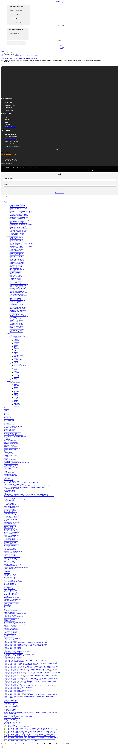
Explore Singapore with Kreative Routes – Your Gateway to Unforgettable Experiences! (26, 494)
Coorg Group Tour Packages (17, 291)
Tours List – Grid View (10, 697)
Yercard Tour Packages (10, 725)
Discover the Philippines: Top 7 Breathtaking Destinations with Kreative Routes (24, 487)
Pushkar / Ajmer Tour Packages (12, 597)
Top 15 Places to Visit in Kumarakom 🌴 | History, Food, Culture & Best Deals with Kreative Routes (30, 681)
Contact (6, 410)
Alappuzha (16, 375)
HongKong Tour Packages (11, 517)
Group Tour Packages (12, 282)
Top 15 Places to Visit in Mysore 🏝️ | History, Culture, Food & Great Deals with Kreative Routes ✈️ (30, 685)
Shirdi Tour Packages (15, 301)
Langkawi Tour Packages (10, 552)
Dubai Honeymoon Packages (17, 227)
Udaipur (16, 362)
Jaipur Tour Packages (15, 279)
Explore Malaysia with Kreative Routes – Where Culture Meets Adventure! (23, 493)
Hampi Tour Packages (16, 275)
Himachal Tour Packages (16, 253)
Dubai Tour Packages (15, 327)
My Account (7, 571)
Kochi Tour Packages (9, 538)
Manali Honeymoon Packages (18, 218)
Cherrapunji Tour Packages (11, 461)
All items (6, 422)
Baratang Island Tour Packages (12, 448)
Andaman (16, 337)
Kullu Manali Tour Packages (11, 544)
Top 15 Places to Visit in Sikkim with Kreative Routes (17, 690)
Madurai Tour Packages (10, 554)
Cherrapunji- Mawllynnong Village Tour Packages (17, 462)
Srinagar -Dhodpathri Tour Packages (13, 632)
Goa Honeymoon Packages (17, 233)
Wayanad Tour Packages (16, 273)
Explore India (13, 380)
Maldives (16, 384)
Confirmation (7, 468)
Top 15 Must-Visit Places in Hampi (13, 657)
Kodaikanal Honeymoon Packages (19, 217)
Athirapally (16, 377)
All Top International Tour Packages (13, 426)
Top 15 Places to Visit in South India (13, 691)
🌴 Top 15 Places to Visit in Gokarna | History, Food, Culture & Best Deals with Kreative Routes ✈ (29, 733)
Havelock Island (18, 359)
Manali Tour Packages (16, 265)
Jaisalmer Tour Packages (10, 525)
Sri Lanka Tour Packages (10, 631)
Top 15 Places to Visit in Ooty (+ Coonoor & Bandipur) (18, 687)
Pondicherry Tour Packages (11, 592)
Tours (5, 202)
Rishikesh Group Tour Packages (18, 287)
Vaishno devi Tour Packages (17, 300)
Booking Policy (8, 452)
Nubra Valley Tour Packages (11, 580)
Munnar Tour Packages (16, 281)
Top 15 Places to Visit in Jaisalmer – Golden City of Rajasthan (20, 676)
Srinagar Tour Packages (10, 634)
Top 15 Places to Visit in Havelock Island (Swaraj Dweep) (19, 673)
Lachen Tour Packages (10, 546)
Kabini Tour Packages (9, 528)
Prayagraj (16, 356)
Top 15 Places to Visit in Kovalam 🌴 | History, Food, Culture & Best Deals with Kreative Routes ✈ (29, 679)
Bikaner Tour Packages (10, 449)
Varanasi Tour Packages (16, 304)
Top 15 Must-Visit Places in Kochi (13, 658)
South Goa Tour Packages (10, 628)
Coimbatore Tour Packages (17, 269)
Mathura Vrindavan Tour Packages (19, 316)
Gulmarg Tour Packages (10, 510)
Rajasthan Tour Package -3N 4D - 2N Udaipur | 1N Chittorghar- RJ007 (19, 58)
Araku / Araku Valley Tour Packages (13, 435)
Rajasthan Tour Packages (16, 240)
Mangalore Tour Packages (10, 562)
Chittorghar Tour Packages (11, 465)
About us (6, 409)
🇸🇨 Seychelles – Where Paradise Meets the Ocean (16, 726)
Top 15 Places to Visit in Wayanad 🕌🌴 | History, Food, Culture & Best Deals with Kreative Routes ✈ (30, 694)
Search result (7, 607)
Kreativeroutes (15, 167)
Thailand (16, 394)
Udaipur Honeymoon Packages (18, 231)
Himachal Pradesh (18, 355)
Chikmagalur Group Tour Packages (19, 292)
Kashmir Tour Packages (16, 239)
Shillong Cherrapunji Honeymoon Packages (21, 211)
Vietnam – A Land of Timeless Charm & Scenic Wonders (18, 716)
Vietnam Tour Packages (16, 330)
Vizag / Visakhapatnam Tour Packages (14, 721)
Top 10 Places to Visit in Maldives (12, 647)
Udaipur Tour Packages (16, 266)
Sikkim (15, 346)
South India (17, 342)
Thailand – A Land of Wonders (12, 638)
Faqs (5, 497)
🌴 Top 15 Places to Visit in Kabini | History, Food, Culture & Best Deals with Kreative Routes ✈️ (29, 734)
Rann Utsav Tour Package (17, 260)
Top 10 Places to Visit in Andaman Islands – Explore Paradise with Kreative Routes (25, 642)
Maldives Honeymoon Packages (18, 226)
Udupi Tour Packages (15, 278)
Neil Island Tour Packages (10, 576)
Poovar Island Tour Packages (11, 593)
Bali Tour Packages (15, 321)
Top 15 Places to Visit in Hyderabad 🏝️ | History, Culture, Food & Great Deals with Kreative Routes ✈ (30, 675)
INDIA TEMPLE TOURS (14, 298)
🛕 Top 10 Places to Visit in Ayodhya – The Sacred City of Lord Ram (22, 740)
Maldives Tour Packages (16, 326)
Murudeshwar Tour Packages (11, 570)
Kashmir (16, 339)
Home (2, 54)
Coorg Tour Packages (15, 271)
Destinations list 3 (8, 480)
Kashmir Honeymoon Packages (18, 207)
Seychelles (16, 391)
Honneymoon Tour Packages (14, 204)
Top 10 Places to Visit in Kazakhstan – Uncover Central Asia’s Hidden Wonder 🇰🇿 (25, 645)
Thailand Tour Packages (16, 323)
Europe (15, 401)
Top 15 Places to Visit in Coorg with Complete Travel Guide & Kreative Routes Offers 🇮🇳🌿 (28, 670)
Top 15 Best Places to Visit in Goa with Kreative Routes (18, 650)
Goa (15, 349)
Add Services (7, 416)
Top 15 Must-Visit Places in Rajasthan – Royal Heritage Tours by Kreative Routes (25, 660)
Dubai (15, 388)
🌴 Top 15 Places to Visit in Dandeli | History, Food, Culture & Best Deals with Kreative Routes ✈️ (29, 731)
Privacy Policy (7, 596)
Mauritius (16, 387)
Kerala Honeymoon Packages (18, 210)
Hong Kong (17, 397)
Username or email (8, 178)
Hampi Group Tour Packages (17, 297)
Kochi (15, 371)
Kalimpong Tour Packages (10, 529)
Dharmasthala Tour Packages (11, 481)
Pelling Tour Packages (9, 589)
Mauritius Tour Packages (16, 332)
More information (5, 65)
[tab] (18, 7)
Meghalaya (16, 348)
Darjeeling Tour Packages (10, 475)
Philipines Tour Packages (10, 590)
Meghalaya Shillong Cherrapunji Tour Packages (22, 243)
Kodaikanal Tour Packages (11, 541)
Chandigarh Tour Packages (11, 455)
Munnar (16, 358)
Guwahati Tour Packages (10, 512)
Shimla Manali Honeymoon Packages (20, 220)
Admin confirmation (9, 419)
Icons (5, 520)
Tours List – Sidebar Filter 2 (11, 702)
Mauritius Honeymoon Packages (18, 223)
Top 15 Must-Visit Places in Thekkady (14, 661)
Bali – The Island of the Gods (21, 390)
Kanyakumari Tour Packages (11, 530)
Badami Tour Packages (10, 440)
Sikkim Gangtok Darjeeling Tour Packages (21, 246)
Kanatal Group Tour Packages (18, 285)
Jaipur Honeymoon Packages (17, 234)
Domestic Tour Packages (13, 236)
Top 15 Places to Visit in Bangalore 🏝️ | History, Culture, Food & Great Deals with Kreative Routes (29, 667)
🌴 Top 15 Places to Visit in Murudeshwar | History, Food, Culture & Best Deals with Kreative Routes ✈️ (31, 737)
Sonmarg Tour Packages (10, 626)
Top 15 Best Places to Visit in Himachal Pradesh (16, 651)
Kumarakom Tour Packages (11, 545)
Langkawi (16, 398)
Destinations (7, 333)
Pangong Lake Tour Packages (11, 586)
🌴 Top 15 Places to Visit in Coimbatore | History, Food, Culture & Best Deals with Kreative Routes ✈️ (30, 729)
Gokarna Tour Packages (16, 249)
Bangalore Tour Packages (16, 257)
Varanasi (16, 352)
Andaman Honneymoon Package (18, 205)
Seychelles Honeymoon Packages (19, 228)
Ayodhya (16, 343)
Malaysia (16, 400)
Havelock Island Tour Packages (12, 514)
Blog (5, 407)
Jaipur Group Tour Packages (17, 289)
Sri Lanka (16, 396)
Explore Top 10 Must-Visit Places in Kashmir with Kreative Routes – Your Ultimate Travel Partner (29, 496)
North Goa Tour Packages (10, 578)
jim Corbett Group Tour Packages (19, 284)
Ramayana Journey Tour (16, 319)
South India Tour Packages (17, 255)
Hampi (15, 368)
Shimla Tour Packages (16, 250)
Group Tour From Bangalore (11, 506)
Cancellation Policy (9, 453)
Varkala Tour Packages (10, 715)
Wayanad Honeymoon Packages (18, 214)
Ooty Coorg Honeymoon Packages (19, 215)
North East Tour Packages (17, 252)
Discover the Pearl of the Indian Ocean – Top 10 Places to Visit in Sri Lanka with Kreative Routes (29, 485)
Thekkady (16, 369)
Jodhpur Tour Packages (10, 526)
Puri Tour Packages (15, 313)
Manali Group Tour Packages (17, 288)
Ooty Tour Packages (15, 268)
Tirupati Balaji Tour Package (17, 303)
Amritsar (16, 361)
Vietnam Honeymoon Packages (18, 230)
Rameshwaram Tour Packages (18, 307)
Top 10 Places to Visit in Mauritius (13, 648)
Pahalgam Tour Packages (10, 584)
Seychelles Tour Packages (17, 329)
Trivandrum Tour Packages (11, 705)
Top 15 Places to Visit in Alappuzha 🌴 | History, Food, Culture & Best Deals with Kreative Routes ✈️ (30, 663)
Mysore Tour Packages (16, 272)
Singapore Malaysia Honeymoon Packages (21, 224)
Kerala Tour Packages (16, 256)
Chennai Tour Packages (10, 459)
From (2, 61)
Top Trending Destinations (17, 336)
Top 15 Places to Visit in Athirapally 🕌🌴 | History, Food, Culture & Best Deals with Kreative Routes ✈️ (31, 666)
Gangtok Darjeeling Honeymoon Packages (21, 212)
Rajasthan (16, 340)
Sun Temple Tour (14, 317)
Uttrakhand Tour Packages (17, 262)
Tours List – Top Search (10, 703)
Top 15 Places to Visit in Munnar (12, 684)
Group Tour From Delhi (10, 507)
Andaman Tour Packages (16, 237)
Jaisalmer (16, 345)
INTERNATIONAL (15, 382)
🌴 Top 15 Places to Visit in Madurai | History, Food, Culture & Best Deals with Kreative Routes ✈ (29, 736)
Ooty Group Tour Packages (17, 294)
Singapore (16, 385)
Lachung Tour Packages (10, 548)
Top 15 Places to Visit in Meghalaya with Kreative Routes (19, 682)
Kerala (15, 353)
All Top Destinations (9, 424)
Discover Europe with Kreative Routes (14, 484)
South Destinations (15, 364)
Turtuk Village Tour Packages (11, 706)
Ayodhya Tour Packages (16, 247)
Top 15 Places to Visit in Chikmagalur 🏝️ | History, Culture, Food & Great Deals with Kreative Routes (30, 669)
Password (6, 184)
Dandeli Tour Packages (16, 276)
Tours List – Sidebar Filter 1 (11, 700)
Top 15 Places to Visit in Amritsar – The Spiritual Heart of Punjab (20, 664)
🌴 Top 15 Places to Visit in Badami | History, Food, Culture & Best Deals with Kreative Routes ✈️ (29, 728)
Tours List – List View (9, 699)
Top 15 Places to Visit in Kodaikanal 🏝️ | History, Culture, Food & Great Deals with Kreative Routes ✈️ (31, 678)
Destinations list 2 (8, 478)
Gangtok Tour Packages (10, 500)
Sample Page (7, 605)
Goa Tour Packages (15, 241)
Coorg (15, 366)
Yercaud (16, 374)
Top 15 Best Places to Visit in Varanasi (14, 656)
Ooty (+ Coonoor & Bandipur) (21, 365)
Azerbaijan (16, 406)
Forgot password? (59, 193)
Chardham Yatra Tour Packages (18, 308)
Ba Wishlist (7, 439)
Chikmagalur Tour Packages (11, 464)
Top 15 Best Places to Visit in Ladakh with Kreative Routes (19, 654)
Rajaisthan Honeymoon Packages (19, 208)
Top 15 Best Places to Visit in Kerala (13, 653)
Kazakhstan (17, 404)
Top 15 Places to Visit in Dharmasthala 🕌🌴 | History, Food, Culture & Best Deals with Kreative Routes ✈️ (32, 672)
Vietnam (16, 393)
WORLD (9, 381)
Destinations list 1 (8, 477)
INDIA (9, 334)
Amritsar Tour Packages (16, 311)
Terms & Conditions (9, 635)
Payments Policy (8, 587)
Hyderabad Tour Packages (17, 259)
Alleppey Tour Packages (10, 429)
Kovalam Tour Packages (10, 542)
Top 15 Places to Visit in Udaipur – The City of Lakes (17, 693)
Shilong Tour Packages (10, 615)
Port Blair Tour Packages (10, 594)
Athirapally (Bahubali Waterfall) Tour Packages (16, 436)
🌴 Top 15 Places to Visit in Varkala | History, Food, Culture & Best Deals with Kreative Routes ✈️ (29, 739)
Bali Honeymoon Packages (17, 221)
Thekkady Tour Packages (10, 641)
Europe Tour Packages (9, 491)
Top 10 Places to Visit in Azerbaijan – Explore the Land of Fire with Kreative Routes (25, 644)
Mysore (15, 378)
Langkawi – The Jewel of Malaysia (13, 551)
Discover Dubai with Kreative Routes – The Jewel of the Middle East (21, 483)
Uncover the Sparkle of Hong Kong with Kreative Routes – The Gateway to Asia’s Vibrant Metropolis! (30, 712)
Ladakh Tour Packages (16, 244)
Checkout (6, 456)
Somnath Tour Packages (16, 314)
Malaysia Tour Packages (10, 555)
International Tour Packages (14, 320)
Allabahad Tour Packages (10, 427)
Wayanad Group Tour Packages (18, 295)
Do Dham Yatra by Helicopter (18, 310)
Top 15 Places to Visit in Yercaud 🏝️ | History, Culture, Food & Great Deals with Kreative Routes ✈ (29, 696)
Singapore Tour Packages (16, 324)
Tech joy (46, 167)
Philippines (16, 403)
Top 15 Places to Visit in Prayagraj (13, 688)
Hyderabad (16, 372)
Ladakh (15, 350)
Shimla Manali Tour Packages (11, 618)
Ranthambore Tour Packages (11, 603)
